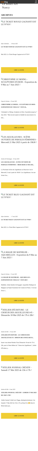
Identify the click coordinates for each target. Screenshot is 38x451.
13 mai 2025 (13, 331)
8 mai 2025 (12, 389)
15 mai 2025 (14, 274)
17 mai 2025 (14, 216)
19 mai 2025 (16, 159)
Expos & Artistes (5, 101)
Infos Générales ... (5, 43)
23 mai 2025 (14, 101)
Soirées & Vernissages (6, 159)
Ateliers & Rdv (4, 331)
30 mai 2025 (14, 43)
